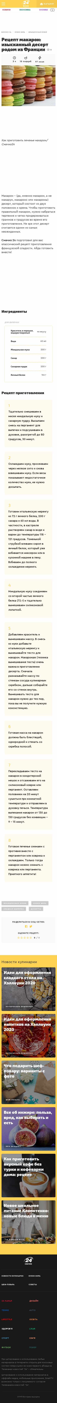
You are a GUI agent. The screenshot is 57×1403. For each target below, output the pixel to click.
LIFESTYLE (7, 1319)
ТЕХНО (5, 1310)
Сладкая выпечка (13, 909)
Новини (6, 10)
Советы (33, 1284)
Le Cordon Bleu (15, 1239)
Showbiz (43, 10)
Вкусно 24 (6, 32)
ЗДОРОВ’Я (7, 1329)
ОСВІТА (33, 1319)
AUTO (32, 1310)
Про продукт (13, 1146)
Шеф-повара (13, 1100)
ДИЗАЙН (33, 1301)
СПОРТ (5, 1338)
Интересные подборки (19, 1006)
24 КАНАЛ (7, 1301)
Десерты (36, 909)
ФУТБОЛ (6, 1347)
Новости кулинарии (12, 1276)
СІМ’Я (32, 1338)
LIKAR (32, 1329)
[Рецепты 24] (26, 4)
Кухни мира (20, 32)
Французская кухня (37, 32)
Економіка (24, 10)
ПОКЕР (32, 1347)
